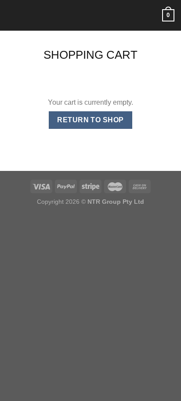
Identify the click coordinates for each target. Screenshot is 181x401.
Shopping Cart (90, 55)
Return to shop (90, 120)
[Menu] (12, 15)
